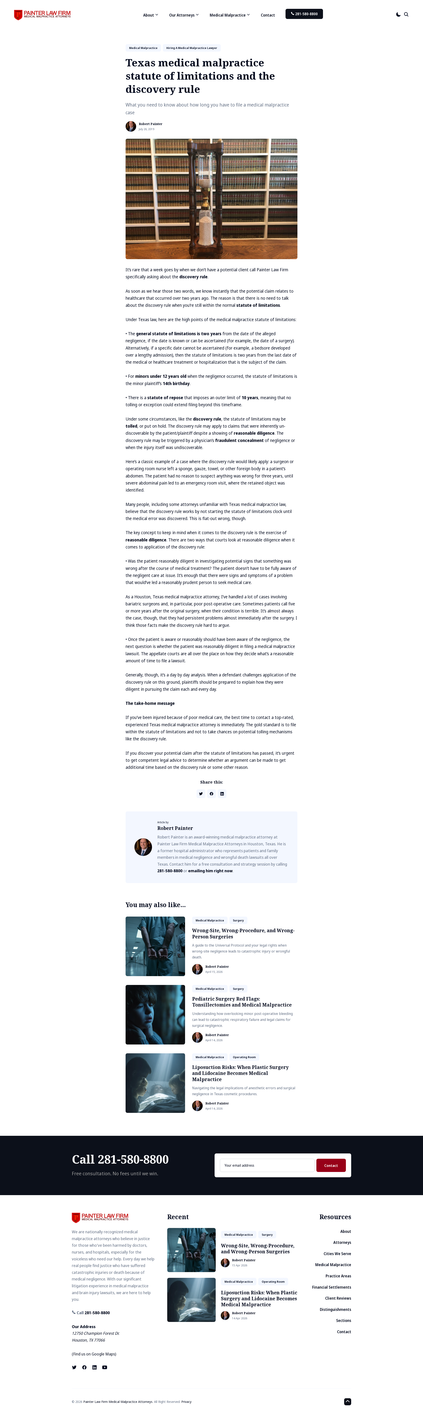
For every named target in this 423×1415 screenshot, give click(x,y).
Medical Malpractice (333, 1264)
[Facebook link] (84, 1367)
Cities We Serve (337, 1253)
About (345, 1231)
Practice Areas (338, 1275)
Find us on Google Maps (94, 1354)
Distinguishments (335, 1309)
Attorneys (342, 1242)
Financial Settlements (331, 1287)
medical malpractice (143, 48)
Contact (268, 15)
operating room (244, 1057)
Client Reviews (338, 1298)
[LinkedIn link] (94, 1367)
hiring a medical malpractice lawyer (191, 48)
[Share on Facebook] (211, 793)
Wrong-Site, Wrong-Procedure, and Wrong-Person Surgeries (243, 933)
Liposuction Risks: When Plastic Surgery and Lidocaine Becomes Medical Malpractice (240, 1073)
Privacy (186, 1401)
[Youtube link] (104, 1367)
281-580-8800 (306, 13)
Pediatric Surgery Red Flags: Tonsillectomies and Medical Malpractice (242, 1002)
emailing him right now (210, 870)
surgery (238, 920)
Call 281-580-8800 (120, 1159)
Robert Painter (150, 124)
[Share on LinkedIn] (222, 793)
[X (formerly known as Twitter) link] (75, 1367)
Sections (343, 1320)
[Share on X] (201, 793)
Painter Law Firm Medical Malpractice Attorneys (117, 1401)
